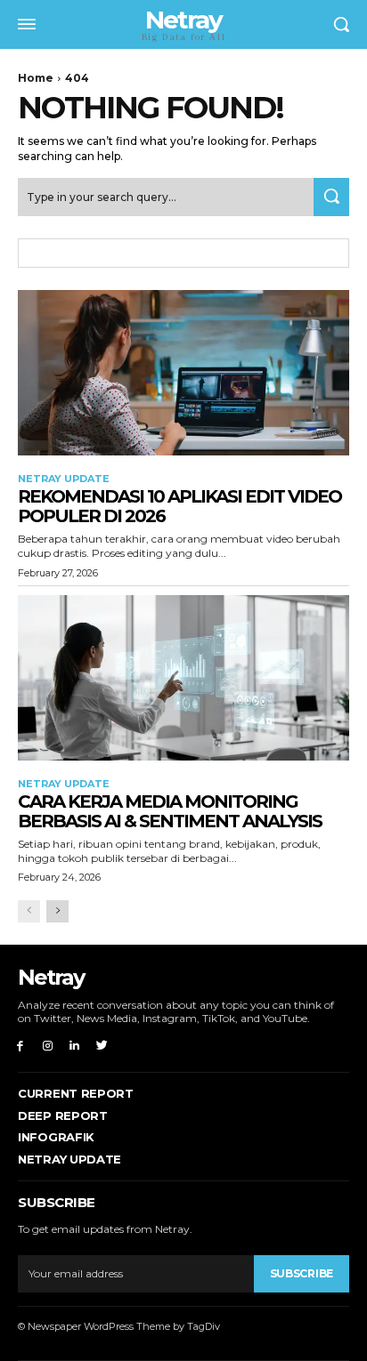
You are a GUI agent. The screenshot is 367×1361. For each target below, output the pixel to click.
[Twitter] (102, 1044)
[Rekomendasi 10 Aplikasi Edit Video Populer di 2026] (183, 372)
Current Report (76, 1093)
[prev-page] (29, 911)
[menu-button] (26, 24)
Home (35, 78)
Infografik (56, 1137)
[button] (341, 24)
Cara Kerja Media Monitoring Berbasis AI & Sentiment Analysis (170, 811)
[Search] (331, 197)
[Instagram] (47, 1044)
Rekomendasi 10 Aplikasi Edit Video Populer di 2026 (179, 506)
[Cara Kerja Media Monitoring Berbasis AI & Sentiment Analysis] (183, 678)
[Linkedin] (75, 1044)
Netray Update (64, 479)
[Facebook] (20, 1044)
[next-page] (57, 911)
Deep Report (63, 1115)
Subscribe (301, 1273)
